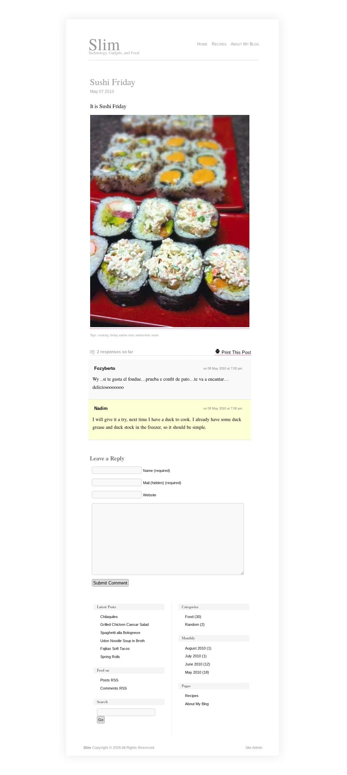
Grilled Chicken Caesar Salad (124, 624)
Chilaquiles (109, 617)
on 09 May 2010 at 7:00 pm (222, 368)
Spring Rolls (110, 657)
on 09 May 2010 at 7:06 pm (222, 408)
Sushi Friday (112, 82)
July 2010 (193, 656)
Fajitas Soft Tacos (115, 649)
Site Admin (253, 748)
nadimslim (143, 335)
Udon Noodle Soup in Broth (122, 641)
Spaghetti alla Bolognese (120, 633)
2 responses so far (115, 352)
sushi (155, 335)
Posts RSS (109, 680)
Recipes (219, 44)
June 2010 (193, 664)
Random (192, 624)
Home (202, 44)
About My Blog (245, 44)
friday (114, 335)
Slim (104, 44)
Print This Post (235, 352)
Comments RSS (113, 688)
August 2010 (195, 648)
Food (189, 617)
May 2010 (193, 672)
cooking (103, 335)
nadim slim (126, 335)
